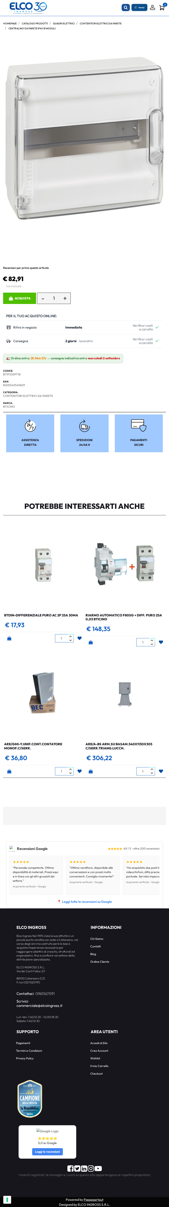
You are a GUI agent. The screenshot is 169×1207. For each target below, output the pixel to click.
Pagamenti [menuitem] (23, 1043)
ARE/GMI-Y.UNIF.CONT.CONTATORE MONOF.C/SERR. (33, 746)
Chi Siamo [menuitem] (96, 939)
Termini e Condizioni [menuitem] (29, 1051)
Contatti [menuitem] (95, 946)
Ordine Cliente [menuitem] (99, 962)
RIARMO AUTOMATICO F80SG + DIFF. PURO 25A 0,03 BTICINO (124, 617)
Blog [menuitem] (93, 954)
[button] (84, 137)
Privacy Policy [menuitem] (25, 1058)
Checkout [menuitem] (96, 1073)
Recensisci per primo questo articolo (26, 268)
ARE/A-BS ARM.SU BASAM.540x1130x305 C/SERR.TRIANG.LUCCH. (119, 746)
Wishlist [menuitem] (95, 1058)
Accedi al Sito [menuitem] (99, 1043)
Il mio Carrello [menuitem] (99, 1066)
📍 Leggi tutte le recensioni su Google (84, 902)
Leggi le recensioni (47, 1152)
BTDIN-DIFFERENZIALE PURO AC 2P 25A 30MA (41, 615)
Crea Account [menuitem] (99, 1051)
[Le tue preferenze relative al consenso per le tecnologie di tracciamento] (7, 1200)
